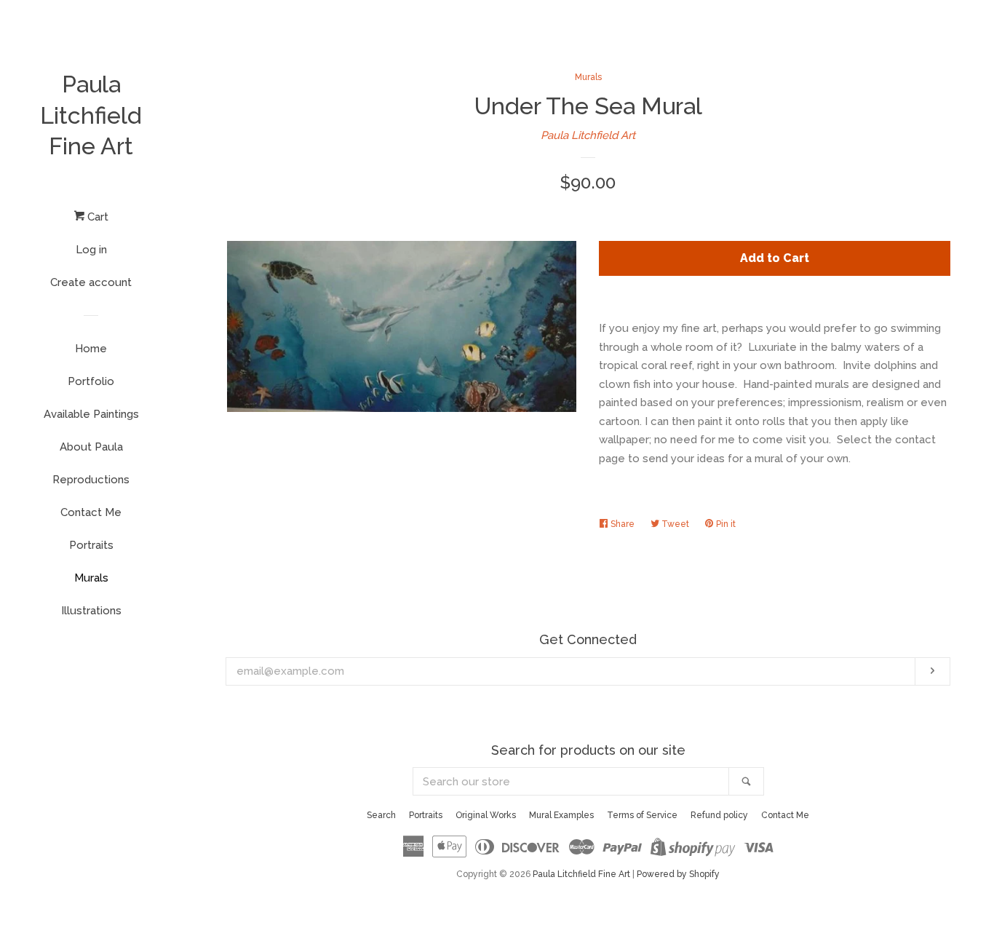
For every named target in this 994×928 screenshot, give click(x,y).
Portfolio (91, 381)
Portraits (91, 545)
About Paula (91, 446)
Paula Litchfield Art (588, 135)
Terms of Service (642, 815)
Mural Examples (561, 815)
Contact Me (91, 512)
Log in (91, 249)
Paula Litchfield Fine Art (91, 115)
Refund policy (719, 815)
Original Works (486, 815)
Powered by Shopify (678, 874)
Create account (91, 282)
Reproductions (91, 479)
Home (91, 348)
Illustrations (91, 610)
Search (381, 815)
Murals (91, 577)
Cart (96, 216)
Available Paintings (91, 414)
